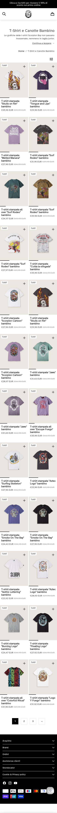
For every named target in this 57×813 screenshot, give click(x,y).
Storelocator (9, 767)
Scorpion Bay (19, 808)
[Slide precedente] (3, 4)
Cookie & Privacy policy (14, 774)
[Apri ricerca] (4, 14)
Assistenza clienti (11, 761)
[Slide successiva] (53, 4)
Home (21, 51)
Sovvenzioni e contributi (40, 808)
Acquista (7, 740)
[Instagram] (10, 783)
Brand (5, 747)
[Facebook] (4, 783)
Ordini (6, 754)
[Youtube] (15, 783)
